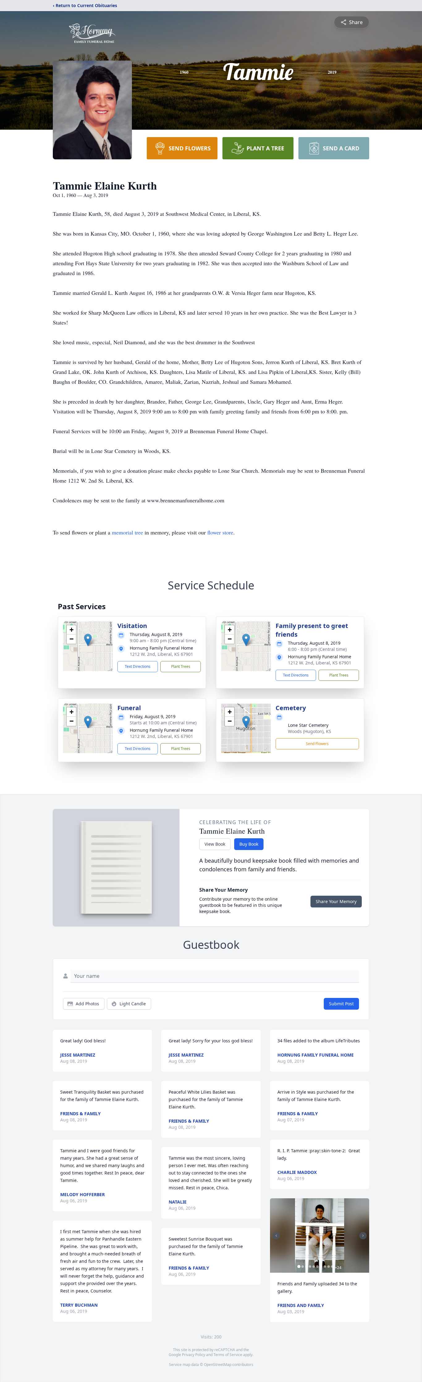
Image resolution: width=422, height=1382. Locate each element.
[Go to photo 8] (325, 1266)
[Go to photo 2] (303, 1266)
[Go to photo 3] (306, 1266)
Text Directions (137, 666)
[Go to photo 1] (299, 1266)
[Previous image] (276, 1235)
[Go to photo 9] (328, 1266)
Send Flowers (317, 743)
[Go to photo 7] (321, 1266)
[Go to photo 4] (310, 1266)
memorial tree (127, 532)
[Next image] (363, 1235)
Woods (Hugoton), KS (309, 731)
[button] (88, 640)
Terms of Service (227, 1354)
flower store (220, 532)
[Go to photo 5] (314, 1266)
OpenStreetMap (217, 1364)
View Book (215, 844)
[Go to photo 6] (317, 1266)
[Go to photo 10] (332, 1266)
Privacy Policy (193, 1354)
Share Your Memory (336, 901)
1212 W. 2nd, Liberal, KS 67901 (161, 654)
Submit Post (341, 1004)
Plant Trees (180, 666)
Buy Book (248, 844)
